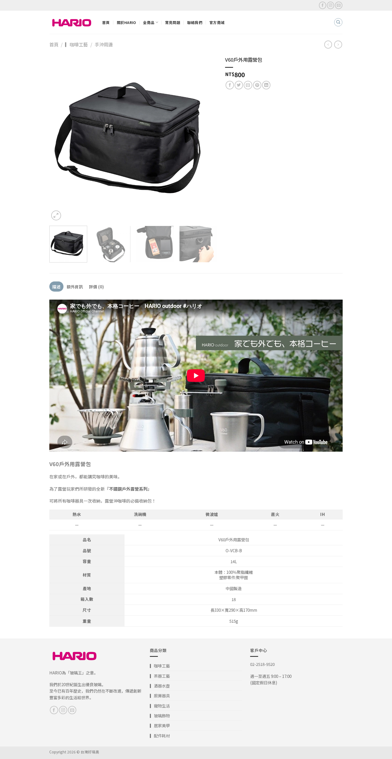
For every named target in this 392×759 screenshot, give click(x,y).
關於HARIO (126, 22)
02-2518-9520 (262, 664)
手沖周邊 (104, 44)
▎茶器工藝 (160, 676)
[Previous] (59, 138)
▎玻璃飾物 (160, 715)
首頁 (106, 22)
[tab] (56, 286)
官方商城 (217, 22)
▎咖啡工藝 (76, 44)
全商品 (148, 22)
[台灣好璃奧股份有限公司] (71, 22)
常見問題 (172, 22)
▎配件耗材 (160, 735)
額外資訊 (75, 286)
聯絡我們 (194, 22)
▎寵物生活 (160, 706)
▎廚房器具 (160, 695)
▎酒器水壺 (160, 686)
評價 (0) (96, 286)
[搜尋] (338, 22)
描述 (56, 286)
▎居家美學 (160, 725)
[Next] (207, 138)
